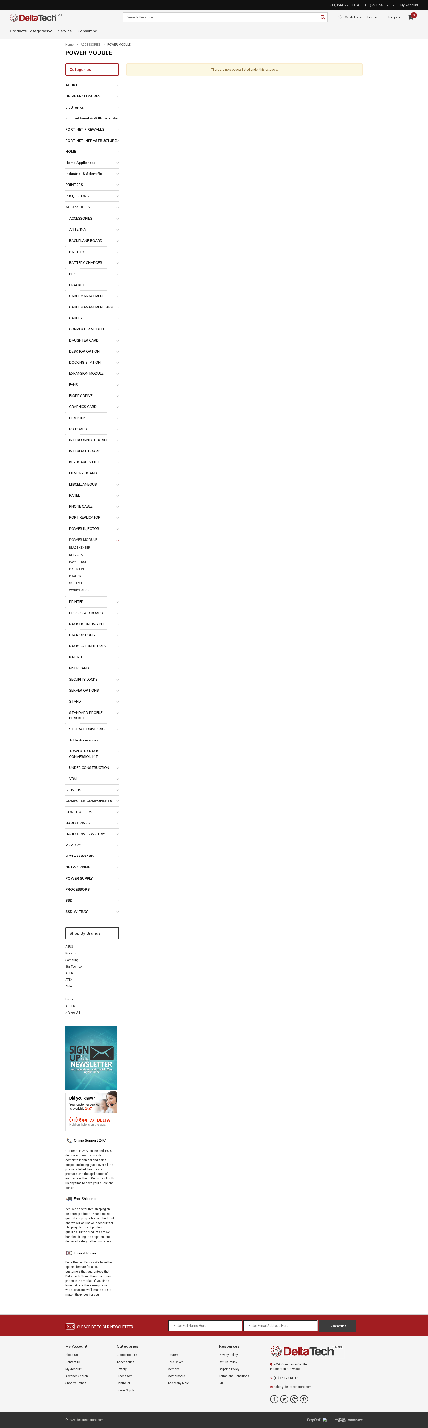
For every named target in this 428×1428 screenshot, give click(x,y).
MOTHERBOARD (79, 856)
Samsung (72, 960)
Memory (173, 1369)
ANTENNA (77, 229)
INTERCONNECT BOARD (89, 440)
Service (65, 31)
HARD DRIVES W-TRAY (85, 834)
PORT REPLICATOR (84, 517)
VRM (73, 778)
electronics (74, 107)
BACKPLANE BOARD (85, 240)
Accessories (125, 1362)
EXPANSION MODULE (86, 373)
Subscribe (337, 1326)
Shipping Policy (229, 1369)
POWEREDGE (78, 562)
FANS (73, 384)
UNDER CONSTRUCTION (89, 767)
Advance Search (76, 1376)
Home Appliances (80, 162)
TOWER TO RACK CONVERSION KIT (83, 754)
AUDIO (71, 85)
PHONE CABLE (81, 506)
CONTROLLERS (78, 812)
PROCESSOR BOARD (86, 613)
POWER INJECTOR (84, 528)
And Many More (178, 1383)
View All (74, 1012)
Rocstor (70, 953)
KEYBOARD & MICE (84, 462)
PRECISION (76, 569)
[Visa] (328, 1419)
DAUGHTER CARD (84, 340)
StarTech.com (74, 966)
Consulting (87, 31)
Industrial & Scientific (83, 173)
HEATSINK (77, 418)
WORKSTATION (79, 590)
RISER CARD (79, 668)
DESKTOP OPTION (84, 351)
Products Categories (29, 31)
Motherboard (176, 1376)
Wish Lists (353, 17)
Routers (173, 1355)
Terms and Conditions (234, 1376)
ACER (69, 973)
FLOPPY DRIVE (81, 395)
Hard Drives (176, 1362)
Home (69, 44)
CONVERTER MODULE (87, 329)
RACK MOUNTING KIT (86, 624)
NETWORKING (78, 867)
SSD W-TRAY (76, 911)
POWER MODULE (119, 44)
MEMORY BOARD (83, 473)
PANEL (74, 495)
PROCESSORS (77, 889)
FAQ (221, 1383)
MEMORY (73, 845)
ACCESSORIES (90, 44)
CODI (68, 993)
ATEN (69, 979)
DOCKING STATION (85, 362)
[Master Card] (355, 1419)
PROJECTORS (77, 196)
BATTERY (77, 252)
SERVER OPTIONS (84, 690)
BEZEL (74, 274)
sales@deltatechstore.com (293, 1387)
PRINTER (76, 602)
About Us (71, 1355)
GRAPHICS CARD (83, 406)
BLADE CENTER (79, 547)
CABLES (75, 318)
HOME (70, 151)
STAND (75, 701)
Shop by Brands (85, 933)
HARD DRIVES (77, 823)
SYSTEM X (76, 583)
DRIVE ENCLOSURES (82, 96)
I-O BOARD (78, 429)
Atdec (69, 986)
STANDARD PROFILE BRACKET (86, 715)
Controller (123, 1383)
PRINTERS (74, 184)
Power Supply (125, 1390)
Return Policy (228, 1362)
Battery (122, 1369)
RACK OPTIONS (82, 635)
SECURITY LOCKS (83, 679)
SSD (69, 900)
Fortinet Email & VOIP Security (91, 118)
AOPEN (70, 1006)
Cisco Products (127, 1355)
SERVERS (73, 790)
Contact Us (73, 1362)
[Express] (340, 1419)
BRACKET (77, 285)
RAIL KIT (76, 657)
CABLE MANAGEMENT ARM (91, 307)
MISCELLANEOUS (83, 484)
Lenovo (70, 999)
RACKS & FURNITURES (87, 646)
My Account (73, 1369)
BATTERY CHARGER (85, 262)
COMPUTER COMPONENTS (88, 801)
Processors (125, 1376)
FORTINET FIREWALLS (84, 129)
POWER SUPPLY (79, 878)
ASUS (69, 946)
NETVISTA (76, 555)
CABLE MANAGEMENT (87, 296)
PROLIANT (76, 576)
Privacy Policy (228, 1355)
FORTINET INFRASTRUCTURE (91, 140)
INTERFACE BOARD (84, 451)
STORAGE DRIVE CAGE (88, 729)
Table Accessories (83, 740)
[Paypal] (314, 1419)
